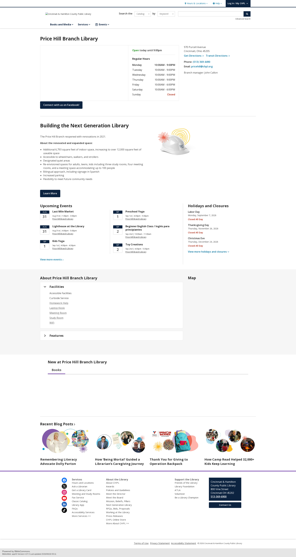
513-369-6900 (218, 496)
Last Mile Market (63, 211)
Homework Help (58, 303)
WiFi (51, 322)
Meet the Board (114, 497)
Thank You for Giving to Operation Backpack (169, 461)
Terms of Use (141, 543)
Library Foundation (184, 486)
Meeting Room (58, 313)
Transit (218, 55)
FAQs (75, 508)
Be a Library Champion (186, 497)
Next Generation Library (119, 504)
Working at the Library (118, 512)
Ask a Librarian (79, 486)
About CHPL (112, 482)
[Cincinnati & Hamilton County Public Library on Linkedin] (64, 504)
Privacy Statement (160, 543)
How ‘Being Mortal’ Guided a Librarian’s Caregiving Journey (119, 461)
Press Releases (114, 515)
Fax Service (78, 497)
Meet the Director (115, 493)
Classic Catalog (80, 501)
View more (51, 259)
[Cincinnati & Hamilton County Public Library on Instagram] (64, 492)
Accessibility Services (83, 512)
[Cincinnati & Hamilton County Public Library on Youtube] (64, 498)
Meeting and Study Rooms (86, 493)
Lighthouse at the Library (68, 226)
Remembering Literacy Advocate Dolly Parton (58, 461)
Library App (78, 504)
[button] (196, 3)
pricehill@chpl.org (202, 66)
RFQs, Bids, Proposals (118, 508)
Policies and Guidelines (118, 490)
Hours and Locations (83, 482)
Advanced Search (243, 19)
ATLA (178, 490)
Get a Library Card (81, 490)
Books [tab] (56, 370)
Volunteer (180, 493)
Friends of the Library (186, 482)
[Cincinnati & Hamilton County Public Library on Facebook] (64, 480)
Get (194, 55)
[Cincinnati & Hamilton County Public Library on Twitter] (64, 486)
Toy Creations (134, 244)
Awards (110, 486)
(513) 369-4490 (201, 62)
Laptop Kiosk (57, 308)
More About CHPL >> (117, 523)
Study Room (56, 317)
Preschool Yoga (134, 211)
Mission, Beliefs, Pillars (118, 501)
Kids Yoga (58, 241)
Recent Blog (56, 423)
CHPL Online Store (116, 519)
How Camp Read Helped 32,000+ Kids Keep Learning (229, 461)
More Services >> (81, 515)
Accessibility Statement (183, 543)
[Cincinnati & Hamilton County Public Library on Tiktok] (64, 510)
